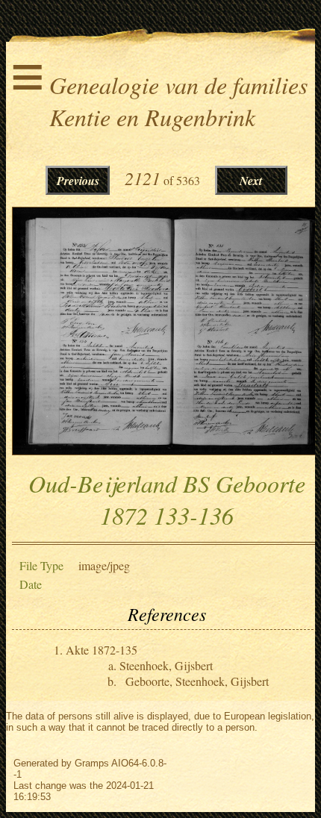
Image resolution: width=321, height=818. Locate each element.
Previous (78, 180)
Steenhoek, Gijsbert (166, 665)
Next (251, 180)
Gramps (92, 763)
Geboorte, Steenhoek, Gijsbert (197, 681)
